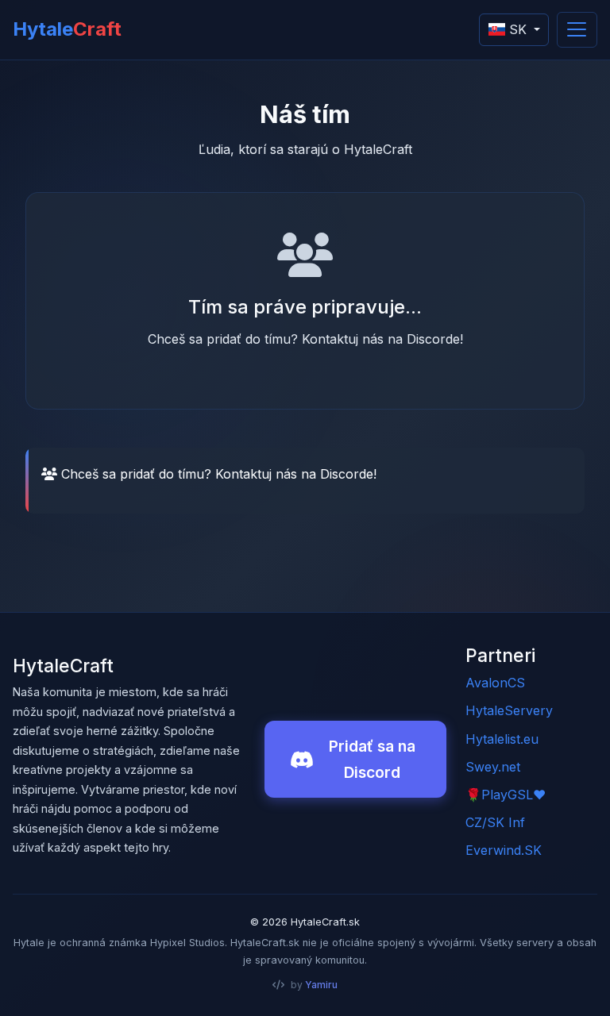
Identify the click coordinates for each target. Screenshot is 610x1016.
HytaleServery (509, 710)
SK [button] (518, 29)
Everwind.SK (503, 850)
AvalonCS (495, 683)
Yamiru (321, 985)
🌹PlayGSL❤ (505, 794)
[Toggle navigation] (577, 30)
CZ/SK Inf (495, 822)
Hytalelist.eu (502, 739)
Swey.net (492, 767)
